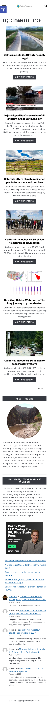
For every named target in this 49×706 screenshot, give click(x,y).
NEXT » (41, 388)
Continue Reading (24, 77)
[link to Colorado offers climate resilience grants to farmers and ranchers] (24, 162)
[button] (3, 9)
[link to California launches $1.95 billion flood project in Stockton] (24, 222)
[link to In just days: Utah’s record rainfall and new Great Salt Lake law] (24, 98)
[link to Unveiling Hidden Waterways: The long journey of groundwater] (24, 283)
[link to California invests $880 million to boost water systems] (24, 343)
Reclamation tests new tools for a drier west (25, 560)
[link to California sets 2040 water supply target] (24, 38)
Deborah (13, 596)
